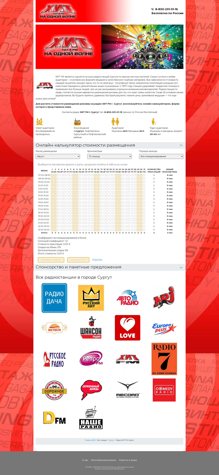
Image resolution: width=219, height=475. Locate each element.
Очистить (97, 259)
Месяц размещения (46, 151)
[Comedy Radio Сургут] (164, 389)
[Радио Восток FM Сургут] (54, 327)
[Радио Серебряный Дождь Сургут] (91, 389)
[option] (109, 47)
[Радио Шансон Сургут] (91, 327)
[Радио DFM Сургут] (54, 417)
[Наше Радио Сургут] (91, 417)
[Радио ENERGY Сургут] (164, 297)
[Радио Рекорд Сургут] (127, 389)
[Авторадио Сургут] (127, 297)
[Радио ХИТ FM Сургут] (127, 358)
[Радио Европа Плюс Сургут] (164, 327)
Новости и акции (128, 460)
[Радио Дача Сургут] (54, 297)
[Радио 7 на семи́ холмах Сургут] (164, 358)
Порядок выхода (148, 151)
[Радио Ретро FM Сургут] (91, 358)
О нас (85, 460)
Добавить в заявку (51, 259)
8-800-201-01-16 (166, 9)
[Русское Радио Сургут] (54, 358)
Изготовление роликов (103, 460)
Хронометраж (94, 151)
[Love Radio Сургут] (127, 327)
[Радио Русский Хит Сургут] (91, 297)
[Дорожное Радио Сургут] (54, 389)
